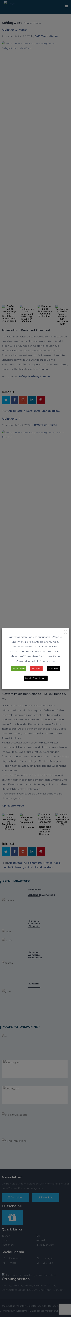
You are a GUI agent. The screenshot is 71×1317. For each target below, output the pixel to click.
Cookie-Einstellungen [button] (35, 678)
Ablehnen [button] (36, 668)
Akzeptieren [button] (19, 668)
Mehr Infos (53, 668)
